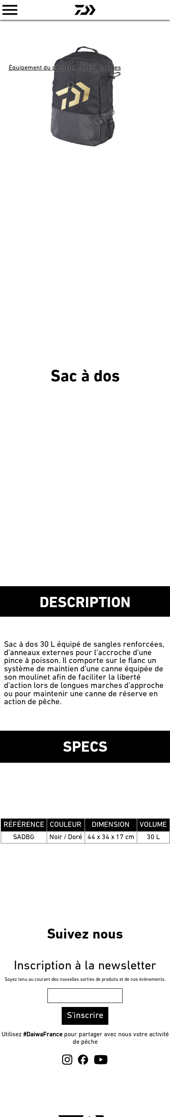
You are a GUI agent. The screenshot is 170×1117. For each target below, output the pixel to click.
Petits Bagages (101, 68)
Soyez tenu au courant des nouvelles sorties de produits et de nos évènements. (85, 979)
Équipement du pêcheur (42, 68)
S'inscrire (85, 1015)
